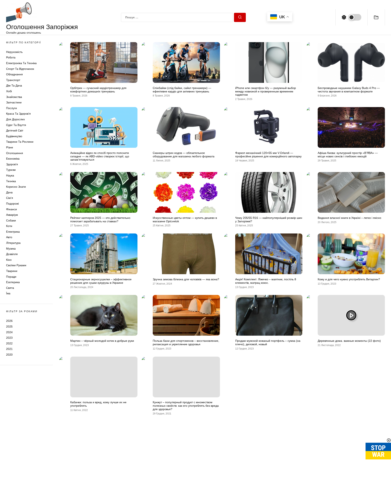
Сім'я (9, 198)
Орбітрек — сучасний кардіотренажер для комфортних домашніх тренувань (98, 89)
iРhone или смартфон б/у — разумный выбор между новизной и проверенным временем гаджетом (265, 91)
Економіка (13, 158)
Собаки (11, 220)
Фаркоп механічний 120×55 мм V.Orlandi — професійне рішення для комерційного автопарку (268, 154)
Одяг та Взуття (16, 125)
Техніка (11, 181)
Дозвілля (12, 254)
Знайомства (14, 97)
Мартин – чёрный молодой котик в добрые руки (102, 340)
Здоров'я (12, 164)
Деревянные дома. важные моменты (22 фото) (349, 340)
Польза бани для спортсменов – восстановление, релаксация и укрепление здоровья (186, 342)
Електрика (13, 231)
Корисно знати (16, 186)
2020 (9, 354)
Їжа (8, 293)
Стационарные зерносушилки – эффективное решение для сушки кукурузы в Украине (101, 281)
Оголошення (14, 153)
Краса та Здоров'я (18, 113)
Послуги (11, 108)
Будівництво (14, 136)
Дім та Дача (14, 85)
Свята (10, 287)
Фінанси (11, 209)
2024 (9, 332)
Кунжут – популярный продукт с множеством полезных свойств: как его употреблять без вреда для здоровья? (186, 406)
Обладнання (14, 74)
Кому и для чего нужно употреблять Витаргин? (349, 279)
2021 (9, 349)
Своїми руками (16, 265)
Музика (11, 248)
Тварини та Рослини (19, 142)
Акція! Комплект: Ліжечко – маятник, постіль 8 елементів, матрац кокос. (265, 281)
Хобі (9, 91)
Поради (11, 276)
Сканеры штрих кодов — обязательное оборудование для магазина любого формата (183, 154)
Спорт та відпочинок (20, 68)
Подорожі (12, 203)
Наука (10, 175)
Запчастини (14, 102)
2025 (9, 326)
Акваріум (12, 215)
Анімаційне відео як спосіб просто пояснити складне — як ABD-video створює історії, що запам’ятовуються (99, 156)
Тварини (11, 271)
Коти (9, 226)
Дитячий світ (14, 130)
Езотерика (13, 282)
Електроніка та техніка (21, 63)
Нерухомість (14, 52)
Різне (9, 147)
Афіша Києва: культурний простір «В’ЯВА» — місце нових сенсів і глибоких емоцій (348, 154)
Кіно (9, 259)
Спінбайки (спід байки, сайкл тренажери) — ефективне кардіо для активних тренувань (182, 89)
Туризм (11, 170)
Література (13, 243)
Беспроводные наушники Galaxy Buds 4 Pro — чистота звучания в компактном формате (349, 89)
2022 (9, 343)
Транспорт (13, 80)
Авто (9, 237)
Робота (10, 57)
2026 (9, 321)
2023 (9, 338)
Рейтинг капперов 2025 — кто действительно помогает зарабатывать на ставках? (100, 219)
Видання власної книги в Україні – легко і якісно (349, 217)
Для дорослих (15, 119)
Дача (9, 192)
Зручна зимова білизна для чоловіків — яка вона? (186, 279)
